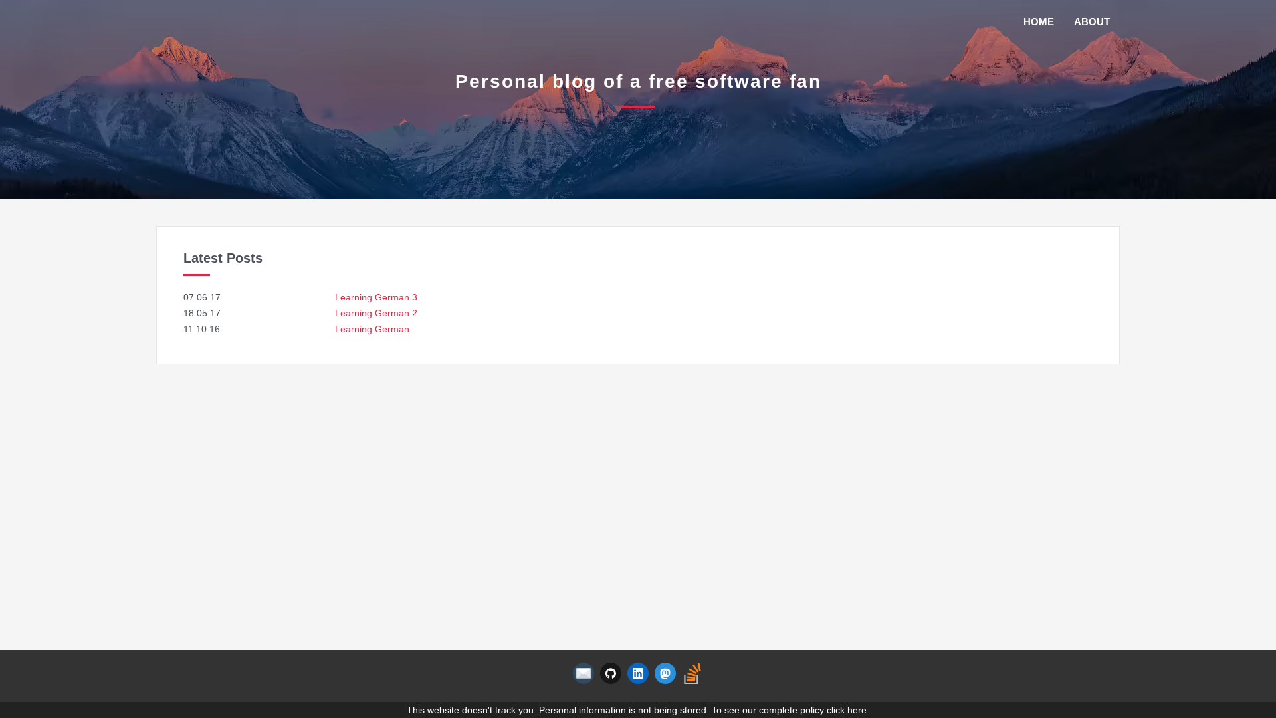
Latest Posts (223, 258)
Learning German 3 (376, 297)
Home (1038, 21)
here (857, 710)
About (1092, 21)
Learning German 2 (376, 313)
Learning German (372, 329)
